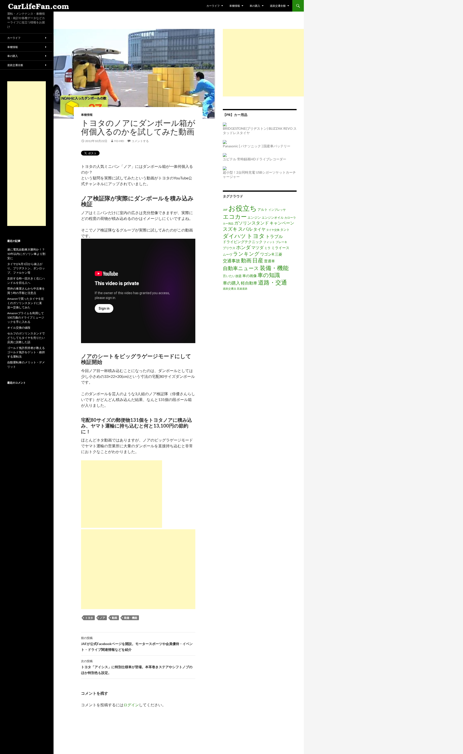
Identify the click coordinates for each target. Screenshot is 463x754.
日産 (257, 260)
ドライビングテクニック (243, 242)
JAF (225, 209)
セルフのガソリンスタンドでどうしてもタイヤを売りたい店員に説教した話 (26, 338)
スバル (245, 229)
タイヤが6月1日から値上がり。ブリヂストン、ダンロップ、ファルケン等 (26, 268)
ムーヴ (227, 254)
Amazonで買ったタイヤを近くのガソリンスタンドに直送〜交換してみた (25, 303)
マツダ (257, 247)
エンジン (254, 217)
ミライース (280, 248)
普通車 (269, 261)
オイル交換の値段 (18, 327)
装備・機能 (130, 617)
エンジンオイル (273, 217)
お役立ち (242, 208)
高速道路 (242, 288)
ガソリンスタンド (251, 222)
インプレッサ (277, 209)
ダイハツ (234, 236)
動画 (114, 617)
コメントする (140, 141)
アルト (263, 209)
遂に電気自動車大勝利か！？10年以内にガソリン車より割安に (26, 254)
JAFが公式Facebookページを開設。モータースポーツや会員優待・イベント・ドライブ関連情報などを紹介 (137, 644)
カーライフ (213, 5)
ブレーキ (281, 242)
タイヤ (259, 229)
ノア (102, 617)
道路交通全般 (278, 5)
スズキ (230, 229)
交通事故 (231, 260)
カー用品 (228, 223)
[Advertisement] (121, 494)
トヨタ (89, 617)
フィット (269, 242)
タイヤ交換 (272, 229)
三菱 (278, 254)
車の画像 (249, 275)
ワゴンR (267, 254)
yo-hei (119, 141)
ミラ (267, 248)
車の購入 (255, 5)
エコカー (235, 216)
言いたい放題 (232, 276)
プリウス (229, 248)
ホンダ (243, 247)
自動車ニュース (241, 268)
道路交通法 (229, 288)
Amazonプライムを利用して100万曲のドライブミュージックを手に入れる (25, 317)
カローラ (290, 217)
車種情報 (234, 5)
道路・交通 (272, 282)
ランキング (246, 254)
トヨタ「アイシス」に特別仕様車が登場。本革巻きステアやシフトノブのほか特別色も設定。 (136, 667)
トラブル (274, 236)
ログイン (131, 704)
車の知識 (269, 275)
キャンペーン (282, 222)
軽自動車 (249, 282)
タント (285, 229)
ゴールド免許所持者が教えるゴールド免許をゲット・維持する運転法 (26, 352)
